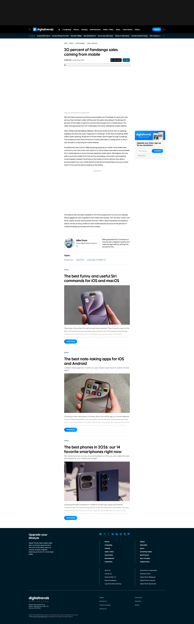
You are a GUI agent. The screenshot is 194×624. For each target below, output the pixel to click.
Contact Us (108, 573)
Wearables (143, 545)
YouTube (113, 534)
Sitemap (137, 605)
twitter (77, 246)
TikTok (117, 534)
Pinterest (121, 534)
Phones (107, 542)
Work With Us (103, 601)
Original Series (145, 562)
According (109, 120)
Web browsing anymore (95, 147)
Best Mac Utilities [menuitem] (76, 36)
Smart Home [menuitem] (127, 30)
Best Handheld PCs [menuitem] (90, 36)
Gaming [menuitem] (84, 30)
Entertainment (68, 260)
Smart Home (109, 555)
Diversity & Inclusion (105, 605)
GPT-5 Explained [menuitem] (155, 36)
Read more (71, 341)
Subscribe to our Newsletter (148, 570)
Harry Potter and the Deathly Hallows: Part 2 (81, 131)
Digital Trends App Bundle (148, 584)
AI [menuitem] (59, 30)
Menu (29, 29)
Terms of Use (103, 608)
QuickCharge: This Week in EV (96, 260)
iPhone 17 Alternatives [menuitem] (122, 36)
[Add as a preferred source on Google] (116, 60)
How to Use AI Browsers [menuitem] (105, 36)
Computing (108, 545)
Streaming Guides (146, 552)
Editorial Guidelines (110, 580)
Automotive (108, 562)
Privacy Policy (141, 155)
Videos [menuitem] (137, 30)
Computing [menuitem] (67, 30)
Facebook (101, 534)
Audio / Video (109, 552)
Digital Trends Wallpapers (148, 577)
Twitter (109, 534)
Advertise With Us (110, 577)
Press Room (138, 601)
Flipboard (129, 534)
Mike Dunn (69, 60)
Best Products (144, 555)
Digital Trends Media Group (40, 616)
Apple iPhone (80, 260)
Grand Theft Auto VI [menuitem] (43, 36)
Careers (102, 597)
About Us (107, 570)
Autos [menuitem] (118, 30)
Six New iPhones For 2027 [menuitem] (60, 36)
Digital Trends (39, 32)
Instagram (105, 534)
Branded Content (145, 573)
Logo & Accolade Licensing (113, 584)
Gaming (107, 548)
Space (142, 548)
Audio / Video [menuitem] (108, 30)
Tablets (142, 542)
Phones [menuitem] (76, 30)
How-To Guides (145, 558)
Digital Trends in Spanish (147, 580)
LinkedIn (125, 534)
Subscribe (157, 151)
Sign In (156, 29)
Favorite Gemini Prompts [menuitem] (139, 36)
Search (164, 29)
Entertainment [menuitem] (95, 30)
